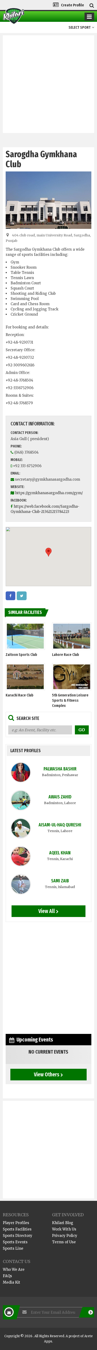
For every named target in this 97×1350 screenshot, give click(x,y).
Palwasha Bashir (60, 769)
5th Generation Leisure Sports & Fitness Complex (70, 700)
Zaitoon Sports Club (21, 654)
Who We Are (13, 1269)
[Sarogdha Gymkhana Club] (10, 595)
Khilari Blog (62, 1223)
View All (46, 911)
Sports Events (15, 1242)
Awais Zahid (59, 797)
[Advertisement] (48, 84)
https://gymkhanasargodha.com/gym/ (49, 493)
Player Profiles (16, 1223)
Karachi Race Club (19, 695)
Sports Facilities (17, 1229)
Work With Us (64, 1229)
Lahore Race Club (65, 654)
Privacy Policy (64, 1235)
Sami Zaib (60, 881)
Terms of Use (64, 1242)
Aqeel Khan (60, 853)
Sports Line (13, 1248)
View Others (46, 1074)
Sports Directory (17, 1235)
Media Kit (11, 1282)
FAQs (7, 1276)
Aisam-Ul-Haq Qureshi (60, 825)
